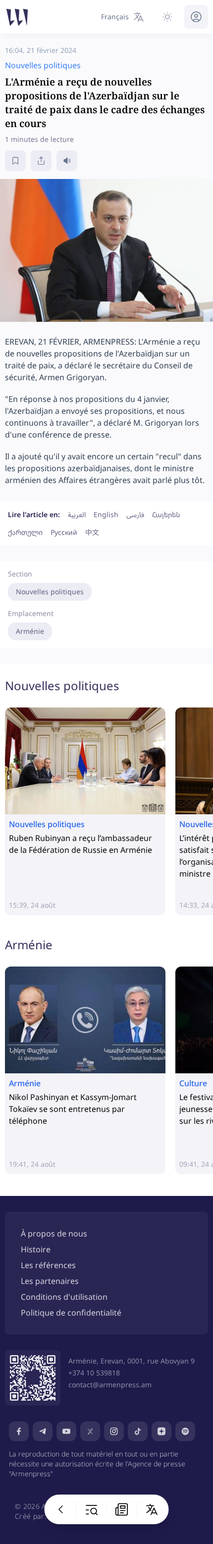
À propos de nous (54, 1233)
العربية (77, 514)
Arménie (30, 631)
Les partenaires (50, 1281)
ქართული (25, 532)
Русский (64, 532)
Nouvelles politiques (50, 591)
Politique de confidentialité (71, 1312)
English (106, 514)
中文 (92, 532)
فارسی (135, 514)
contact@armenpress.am (110, 1384)
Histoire (36, 1249)
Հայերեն (166, 514)
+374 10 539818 (94, 1372)
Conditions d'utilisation (64, 1296)
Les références (48, 1265)
